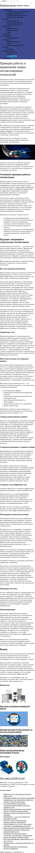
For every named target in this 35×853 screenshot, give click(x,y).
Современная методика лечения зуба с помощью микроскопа (17, 831)
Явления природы (13, 41)
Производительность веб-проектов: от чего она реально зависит (16, 731)
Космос (6, 19)
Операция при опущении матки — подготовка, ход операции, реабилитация (18, 834)
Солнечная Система (14, 24)
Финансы (7, 58)
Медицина (7, 26)
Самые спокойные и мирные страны (16, 837)
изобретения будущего (15, 13)
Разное (6, 47)
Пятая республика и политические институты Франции (16, 847)
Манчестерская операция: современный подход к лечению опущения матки (17, 810)
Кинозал (10, 49)
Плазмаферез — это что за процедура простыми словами (17, 817)
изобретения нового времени (17, 15)
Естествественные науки (15, 45)
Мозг (9, 32)
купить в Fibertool (6, 131)
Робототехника (12, 53)
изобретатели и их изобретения (18, 11)
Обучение (7, 34)
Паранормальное (13, 38)
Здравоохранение (13, 28)
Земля (9, 43)
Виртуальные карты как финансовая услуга (19, 828)
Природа (7, 39)
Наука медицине (13, 30)
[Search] (0, 1)
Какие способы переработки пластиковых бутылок (12, 751)
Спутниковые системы (15, 23)
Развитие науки (8, 5)
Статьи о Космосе (13, 21)
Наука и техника (9, 51)
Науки (9, 54)
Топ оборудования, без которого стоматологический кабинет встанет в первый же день (17, 805)
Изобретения (8, 10)
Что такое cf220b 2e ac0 (12, 778)
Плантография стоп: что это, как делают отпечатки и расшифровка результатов (18, 825)
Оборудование (12, 56)
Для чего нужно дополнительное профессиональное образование (15, 821)
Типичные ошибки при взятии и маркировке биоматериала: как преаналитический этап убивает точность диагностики (19, 800)
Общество (7, 36)
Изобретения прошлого (15, 17)
